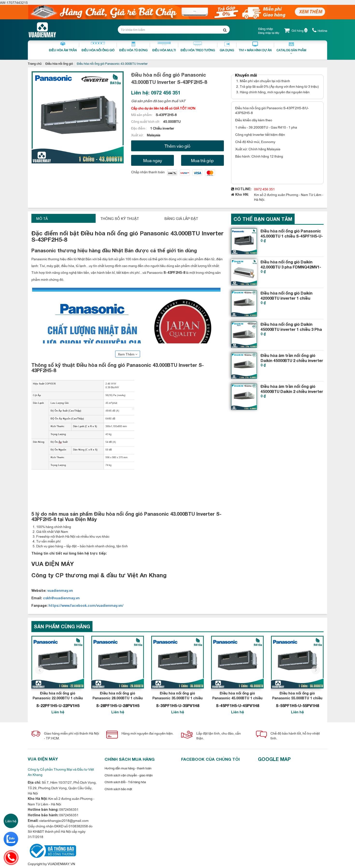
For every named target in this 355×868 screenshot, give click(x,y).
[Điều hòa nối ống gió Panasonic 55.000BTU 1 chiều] (297, 662)
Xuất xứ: (137, 134)
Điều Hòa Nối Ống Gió (98, 50)
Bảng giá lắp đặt (181, 218)
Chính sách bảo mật (118, 789)
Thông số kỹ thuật (119, 218)
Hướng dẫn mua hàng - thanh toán (128, 768)
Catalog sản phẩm (291, 50)
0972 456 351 (264, 189)
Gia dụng (227, 50)
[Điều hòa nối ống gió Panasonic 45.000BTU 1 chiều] (237, 662)
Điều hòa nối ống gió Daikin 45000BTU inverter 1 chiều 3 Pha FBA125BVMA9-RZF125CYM (291, 329)
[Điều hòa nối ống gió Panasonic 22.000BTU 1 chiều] (57, 662)
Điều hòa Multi (164, 50)
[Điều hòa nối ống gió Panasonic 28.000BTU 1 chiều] (117, 662)
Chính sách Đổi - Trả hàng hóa (125, 782)
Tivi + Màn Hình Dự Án (255, 50)
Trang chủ (35, 63)
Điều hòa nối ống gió (59, 63)
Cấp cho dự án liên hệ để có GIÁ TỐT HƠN (163, 108)
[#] (244, 241)
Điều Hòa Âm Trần (63, 50)
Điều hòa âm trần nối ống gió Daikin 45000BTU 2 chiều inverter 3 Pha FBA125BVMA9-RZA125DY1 (292, 360)
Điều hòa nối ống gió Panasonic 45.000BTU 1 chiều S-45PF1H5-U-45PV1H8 (292, 236)
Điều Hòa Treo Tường (198, 50)
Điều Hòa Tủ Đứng (133, 50)
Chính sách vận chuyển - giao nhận (129, 775)
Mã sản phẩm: (142, 114)
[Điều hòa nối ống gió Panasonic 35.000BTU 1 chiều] (177, 662)
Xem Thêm (126, 354)
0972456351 (68, 809)
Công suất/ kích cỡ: (146, 121)
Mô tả (42, 218)
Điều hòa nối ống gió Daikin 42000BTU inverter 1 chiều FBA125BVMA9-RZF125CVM (287, 298)
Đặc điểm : (139, 128)
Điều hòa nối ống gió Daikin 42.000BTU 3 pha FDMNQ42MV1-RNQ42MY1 (291, 267)
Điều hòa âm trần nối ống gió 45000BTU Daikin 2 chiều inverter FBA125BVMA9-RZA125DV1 (292, 391)
